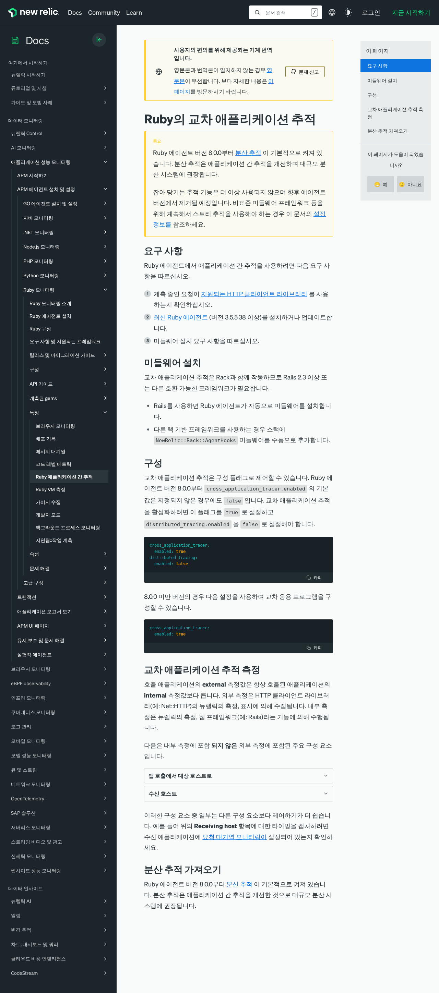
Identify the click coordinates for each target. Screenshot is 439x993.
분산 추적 (248, 152)
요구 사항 (377, 65)
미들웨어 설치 (382, 80)
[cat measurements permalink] (265, 669)
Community (104, 12)
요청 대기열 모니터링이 (234, 836)
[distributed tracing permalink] (226, 869)
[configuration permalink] (167, 462)
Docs (75, 12)
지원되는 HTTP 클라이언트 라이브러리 (254, 294)
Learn (134, 12)
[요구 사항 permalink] (186, 250)
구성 (372, 95)
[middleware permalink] (206, 362)
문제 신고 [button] (309, 72)
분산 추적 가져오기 (387, 131)
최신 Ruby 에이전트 (181, 317)
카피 (317, 577)
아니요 (410, 184)
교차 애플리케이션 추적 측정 (395, 112)
